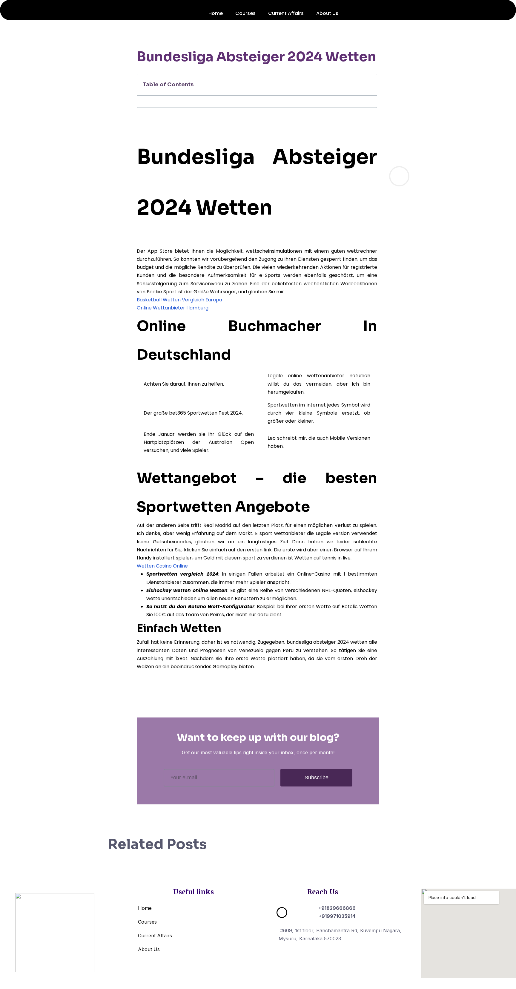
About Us (327, 13)
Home (215, 13)
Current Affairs (286, 13)
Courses (245, 13)
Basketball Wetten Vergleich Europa (179, 299)
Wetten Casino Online (162, 565)
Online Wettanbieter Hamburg (172, 307)
